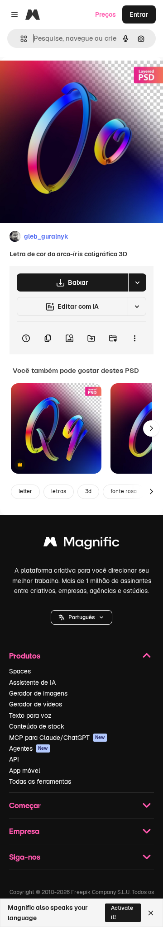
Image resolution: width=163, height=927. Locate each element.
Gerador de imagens (38, 693)
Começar (25, 805)
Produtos (24, 655)
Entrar (139, 14)
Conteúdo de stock (36, 726)
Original (58, 77)
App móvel (24, 771)
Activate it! (122, 912)
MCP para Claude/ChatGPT (57, 738)
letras (58, 491)
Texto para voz (30, 715)
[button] (81, 617)
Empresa (24, 831)
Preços (105, 14)
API (14, 759)
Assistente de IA (32, 682)
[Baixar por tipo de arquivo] (137, 282)
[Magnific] (81, 544)
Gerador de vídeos (35, 704)
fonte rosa (123, 491)
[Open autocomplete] (20, 38)
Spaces (20, 671)
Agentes (28, 748)
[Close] (150, 913)
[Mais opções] (134, 338)
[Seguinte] (151, 428)
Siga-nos (24, 856)
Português (81, 617)
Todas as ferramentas (40, 781)
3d (88, 491)
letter (25, 491)
